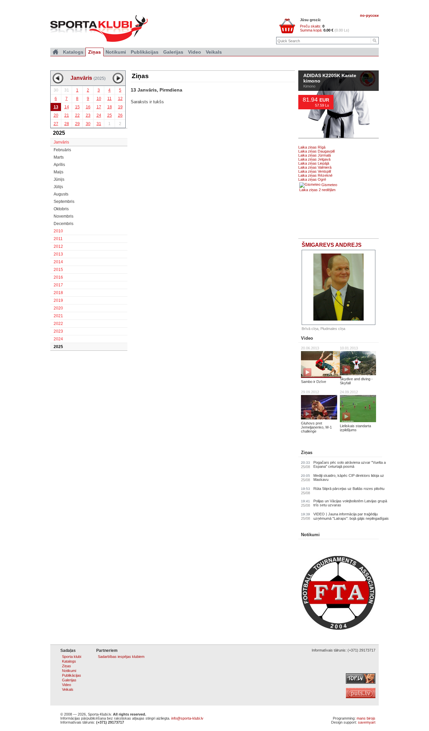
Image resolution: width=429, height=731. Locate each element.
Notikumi (310, 534)
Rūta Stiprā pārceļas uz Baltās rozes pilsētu (348, 489)
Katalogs (73, 52)
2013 (58, 254)
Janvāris (61, 142)
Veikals (214, 52)
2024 (58, 339)
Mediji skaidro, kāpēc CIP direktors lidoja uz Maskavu (348, 477)
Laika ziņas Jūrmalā (314, 155)
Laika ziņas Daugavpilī (316, 151)
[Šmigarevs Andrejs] (338, 287)
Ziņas (306, 452)
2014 (58, 262)
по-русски (369, 15)
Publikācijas (145, 52)
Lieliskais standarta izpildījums (355, 428)
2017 (58, 285)
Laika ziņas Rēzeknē (315, 175)
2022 (58, 323)
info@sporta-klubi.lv (187, 718)
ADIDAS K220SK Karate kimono (329, 78)
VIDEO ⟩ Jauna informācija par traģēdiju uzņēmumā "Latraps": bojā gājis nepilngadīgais (351, 516)
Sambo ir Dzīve (313, 382)
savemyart (366, 722)
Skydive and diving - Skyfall (356, 381)
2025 (58, 346)
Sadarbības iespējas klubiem (121, 657)
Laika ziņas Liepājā (313, 163)
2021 (58, 316)
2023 (58, 331)
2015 (58, 269)
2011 (58, 238)
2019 (58, 300)
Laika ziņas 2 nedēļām (317, 190)
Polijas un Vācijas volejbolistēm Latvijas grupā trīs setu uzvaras (350, 503)
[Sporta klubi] (55, 52)
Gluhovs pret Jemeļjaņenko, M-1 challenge (316, 427)
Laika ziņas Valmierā (314, 167)
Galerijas (173, 52)
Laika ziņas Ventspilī (314, 171)
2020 (58, 308)
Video (307, 338)
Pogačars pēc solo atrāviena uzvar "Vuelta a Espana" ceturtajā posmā (349, 464)
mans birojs (366, 718)
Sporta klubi (71, 657)
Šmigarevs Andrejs (332, 245)
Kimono (309, 86)
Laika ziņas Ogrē (312, 179)
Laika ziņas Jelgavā (314, 159)
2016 (58, 277)
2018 (58, 292)
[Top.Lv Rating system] (360, 682)
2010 (58, 231)
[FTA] (338, 628)
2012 (58, 246)
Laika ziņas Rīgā (311, 147)
